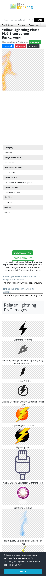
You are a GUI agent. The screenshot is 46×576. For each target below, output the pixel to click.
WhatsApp (35, 42)
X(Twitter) (33, 46)
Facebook (7, 46)
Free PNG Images (8, 25)
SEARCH (39, 20)
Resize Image (34, 25)
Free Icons (21, 25)
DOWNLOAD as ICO (23, 258)
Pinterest (20, 46)
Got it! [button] (23, 571)
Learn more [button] (17, 565)
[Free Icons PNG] (21, 5)
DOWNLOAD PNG (22, 252)
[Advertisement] (23, 117)
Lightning (8, 152)
